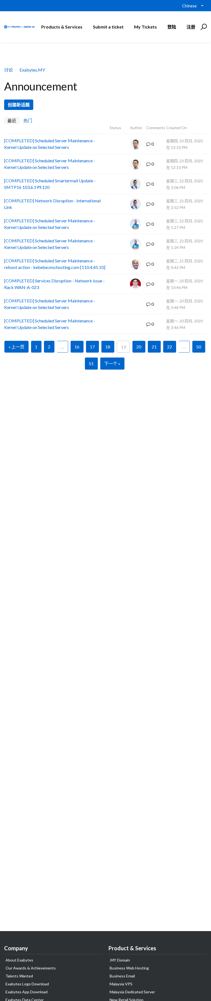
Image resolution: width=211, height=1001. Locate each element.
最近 (11, 120)
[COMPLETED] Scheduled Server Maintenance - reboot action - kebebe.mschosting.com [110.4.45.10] (54, 264)
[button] (203, 26)
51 (91, 363)
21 (154, 346)
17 (92, 346)
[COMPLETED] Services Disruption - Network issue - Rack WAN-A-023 (54, 284)
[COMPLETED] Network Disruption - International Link (52, 204)
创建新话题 (19, 104)
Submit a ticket (108, 26)
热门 (27, 120)
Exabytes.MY (32, 69)
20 (138, 346)
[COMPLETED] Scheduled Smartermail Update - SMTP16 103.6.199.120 (50, 184)
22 (169, 346)
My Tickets (145, 26)
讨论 (8, 69)
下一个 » (112, 363)
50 (198, 346)
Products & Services (61, 26)
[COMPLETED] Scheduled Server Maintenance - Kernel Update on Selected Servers (49, 144)
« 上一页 (16, 346)
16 (76, 346)
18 (107, 346)
